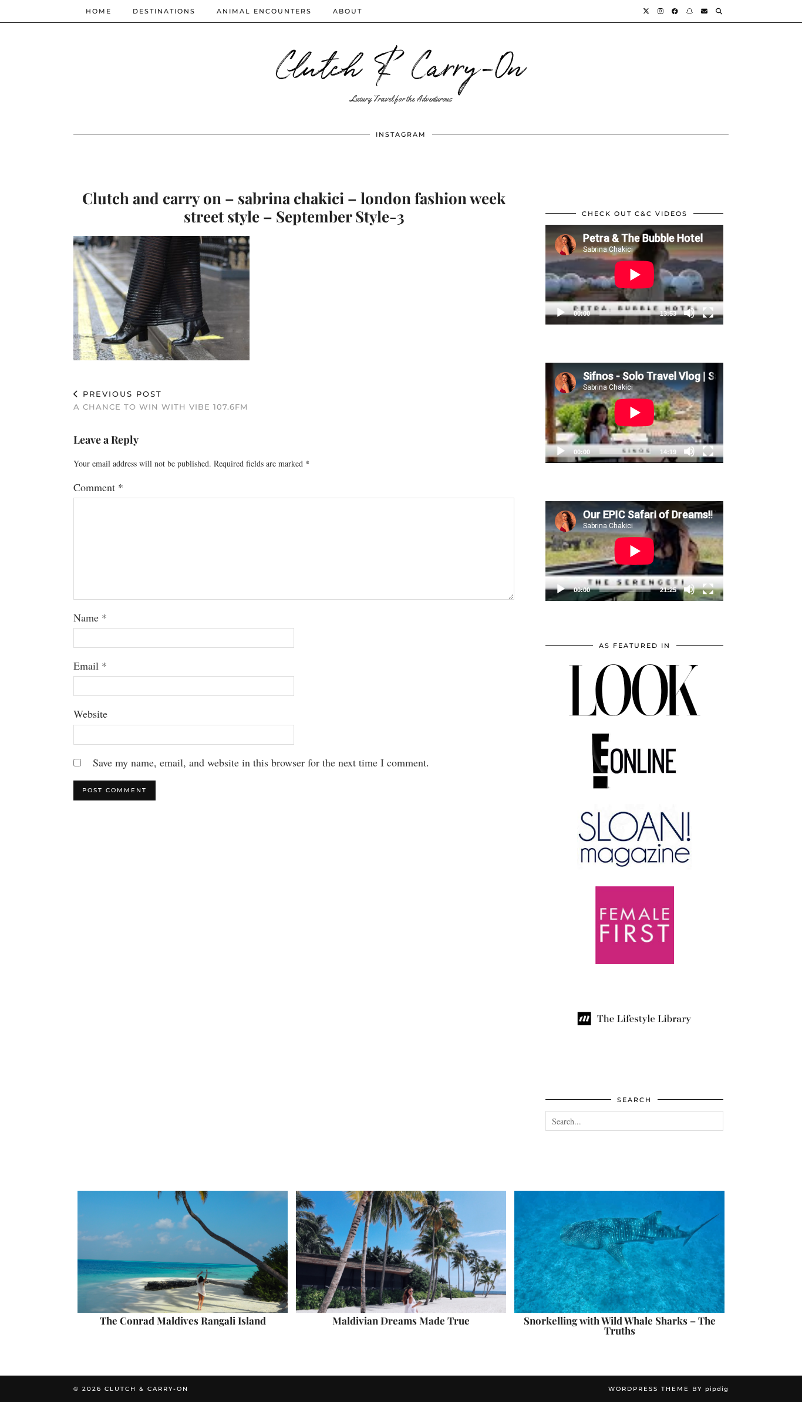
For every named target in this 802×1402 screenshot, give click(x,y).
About (347, 11)
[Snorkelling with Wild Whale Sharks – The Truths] (619, 1252)
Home (99, 11)
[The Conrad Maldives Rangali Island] (182, 1252)
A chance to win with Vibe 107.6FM (160, 400)
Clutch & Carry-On (401, 64)
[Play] (561, 313)
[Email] (705, 11)
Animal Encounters (264, 11)
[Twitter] (647, 11)
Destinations (164, 11)
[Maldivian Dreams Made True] (401, 1252)
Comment (98, 487)
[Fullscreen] (708, 313)
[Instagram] (661, 11)
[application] (634, 275)
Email (90, 665)
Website (90, 714)
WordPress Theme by (668, 1389)
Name (90, 617)
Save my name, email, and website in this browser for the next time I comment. (261, 762)
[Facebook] (675, 11)
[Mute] (689, 313)
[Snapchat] (690, 11)
